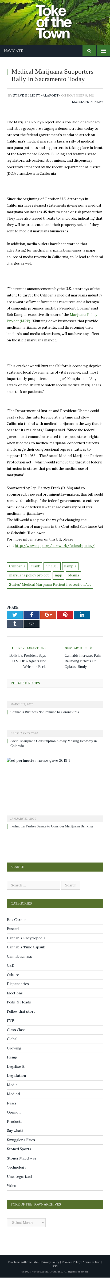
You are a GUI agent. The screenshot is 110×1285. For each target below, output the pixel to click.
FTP (10, 1028)
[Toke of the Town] (60, 18)
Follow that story (21, 1019)
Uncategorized (19, 1184)
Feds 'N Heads (19, 1009)
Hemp (12, 1064)
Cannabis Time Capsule (26, 954)
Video (11, 1193)
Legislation (82, 109)
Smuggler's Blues (21, 1147)
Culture (13, 982)
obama (73, 582)
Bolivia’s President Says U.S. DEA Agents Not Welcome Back (28, 668)
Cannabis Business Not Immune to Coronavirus (47, 719)
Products (14, 1129)
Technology (16, 1175)
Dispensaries (18, 991)
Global (12, 1046)
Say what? (15, 1138)
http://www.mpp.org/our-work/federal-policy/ (55, 553)
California (17, 573)
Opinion (14, 1119)
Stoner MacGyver (21, 1165)
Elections (15, 1000)
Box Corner (16, 927)
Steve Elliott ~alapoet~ (36, 103)
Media (12, 1092)
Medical (13, 1101)
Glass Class (16, 1037)
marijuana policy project (29, 582)
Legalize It (16, 1074)
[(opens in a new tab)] (55, 708)
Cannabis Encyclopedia (26, 945)
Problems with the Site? (23, 1269)
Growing (14, 1055)
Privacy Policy (50, 1269)
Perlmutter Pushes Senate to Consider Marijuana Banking (55, 834)
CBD (10, 973)
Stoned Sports (19, 1156)
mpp (58, 582)
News (98, 109)
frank (35, 573)
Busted (13, 936)
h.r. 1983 (52, 573)
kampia (70, 573)
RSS (55, 1273)
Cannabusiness (19, 964)
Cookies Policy (71, 1269)
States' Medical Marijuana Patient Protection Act (50, 592)
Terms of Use (91, 1269)
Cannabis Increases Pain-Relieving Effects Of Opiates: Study (83, 668)
